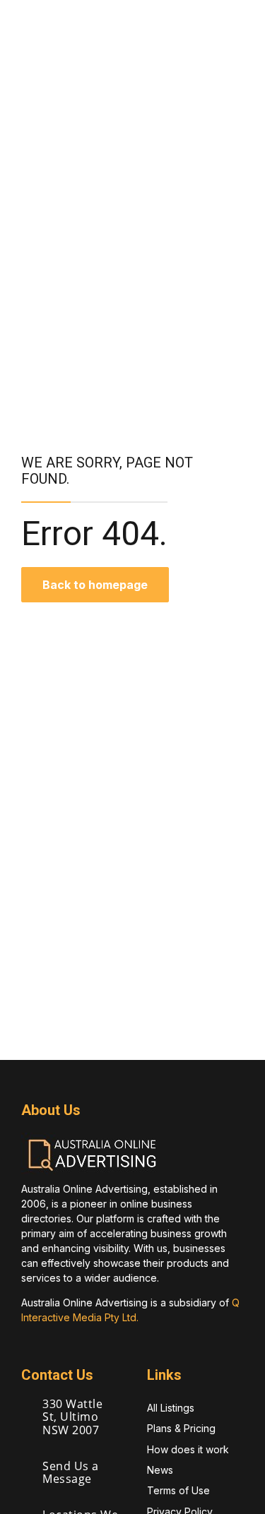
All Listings (170, 1408)
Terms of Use (178, 1490)
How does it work (188, 1449)
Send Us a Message (70, 1472)
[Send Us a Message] (27, 1467)
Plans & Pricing (181, 1428)
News (160, 1470)
